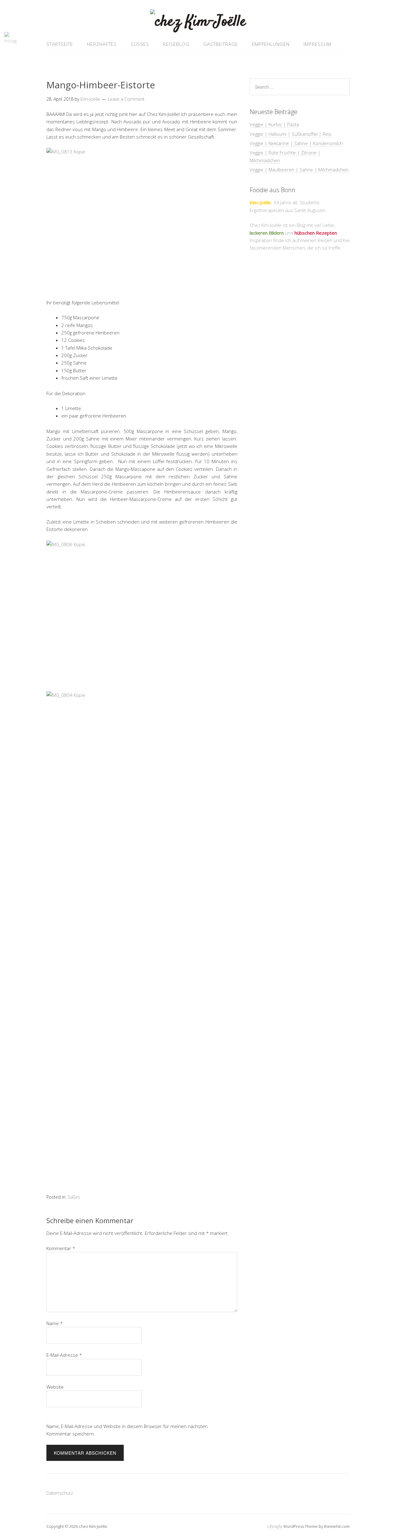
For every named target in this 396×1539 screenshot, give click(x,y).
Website (55, 1387)
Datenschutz (59, 1493)
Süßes (140, 44)
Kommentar (60, 1248)
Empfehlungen (271, 44)
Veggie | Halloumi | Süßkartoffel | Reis (291, 134)
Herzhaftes (102, 44)
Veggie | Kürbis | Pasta (274, 124)
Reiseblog (176, 44)
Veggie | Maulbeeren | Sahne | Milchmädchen (299, 169)
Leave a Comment (126, 99)
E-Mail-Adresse (64, 1355)
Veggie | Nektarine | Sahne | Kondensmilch (296, 143)
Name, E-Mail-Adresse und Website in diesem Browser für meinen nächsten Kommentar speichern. (127, 1430)
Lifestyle (274, 1526)
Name (54, 1323)
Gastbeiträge (220, 44)
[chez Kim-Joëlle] (198, 22)
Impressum (317, 44)
